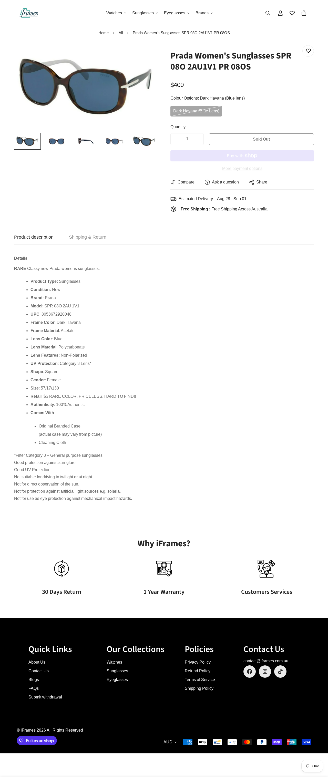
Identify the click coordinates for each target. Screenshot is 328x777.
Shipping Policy (199, 688)
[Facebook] (249, 671)
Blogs (33, 679)
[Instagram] (265, 671)
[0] (304, 13)
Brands (202, 13)
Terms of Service (200, 679)
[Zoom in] (146, 55)
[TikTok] (280, 671)
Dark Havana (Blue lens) (196, 113)
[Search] (267, 13)
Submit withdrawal (45, 697)
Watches (114, 13)
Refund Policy (197, 671)
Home (103, 33)
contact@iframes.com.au (265, 661)
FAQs (33, 688)
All (121, 33)
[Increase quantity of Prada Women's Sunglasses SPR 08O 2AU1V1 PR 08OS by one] (198, 139)
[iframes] (29, 13)
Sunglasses (143, 13)
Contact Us (38, 671)
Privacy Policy (198, 662)
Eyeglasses (174, 13)
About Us (36, 662)
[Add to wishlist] (308, 51)
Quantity (178, 127)
